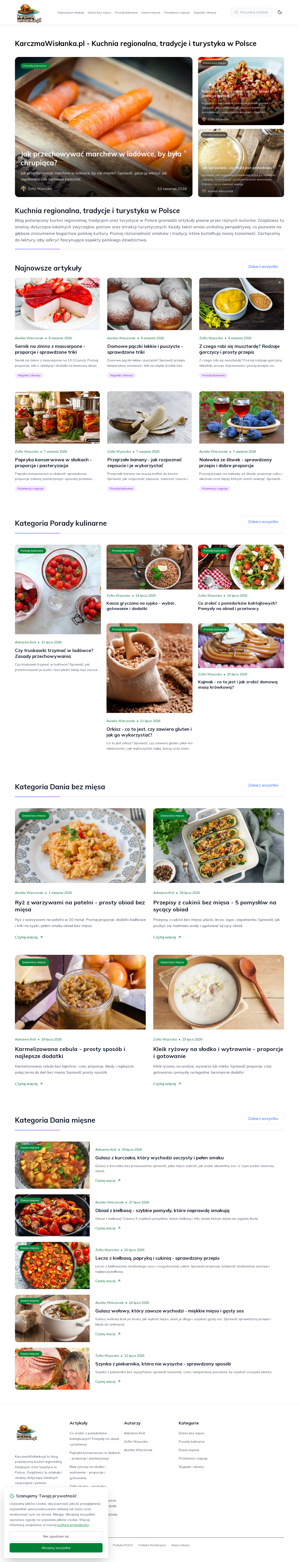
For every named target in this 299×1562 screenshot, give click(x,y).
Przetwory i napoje (177, 12)
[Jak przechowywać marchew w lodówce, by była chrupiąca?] (103, 127)
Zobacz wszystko (263, 266)
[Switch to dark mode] (280, 12)
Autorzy (132, 1423)
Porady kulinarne (126, 12)
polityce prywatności (73, 1525)
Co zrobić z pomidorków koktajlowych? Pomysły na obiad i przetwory (94, 1438)
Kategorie (189, 1423)
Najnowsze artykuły (70, 12)
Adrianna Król (25, 642)
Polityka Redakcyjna (152, 1545)
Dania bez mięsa (99, 12)
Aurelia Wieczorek (29, 338)
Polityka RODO (123, 1545)
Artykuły (79, 1423)
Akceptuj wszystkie (56, 1548)
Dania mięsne (151, 12)
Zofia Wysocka (211, 338)
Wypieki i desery (205, 12)
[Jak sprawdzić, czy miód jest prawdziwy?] (241, 163)
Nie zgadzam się (56, 1536)
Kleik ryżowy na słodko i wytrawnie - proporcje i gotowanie (88, 1472)
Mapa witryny (180, 1545)
